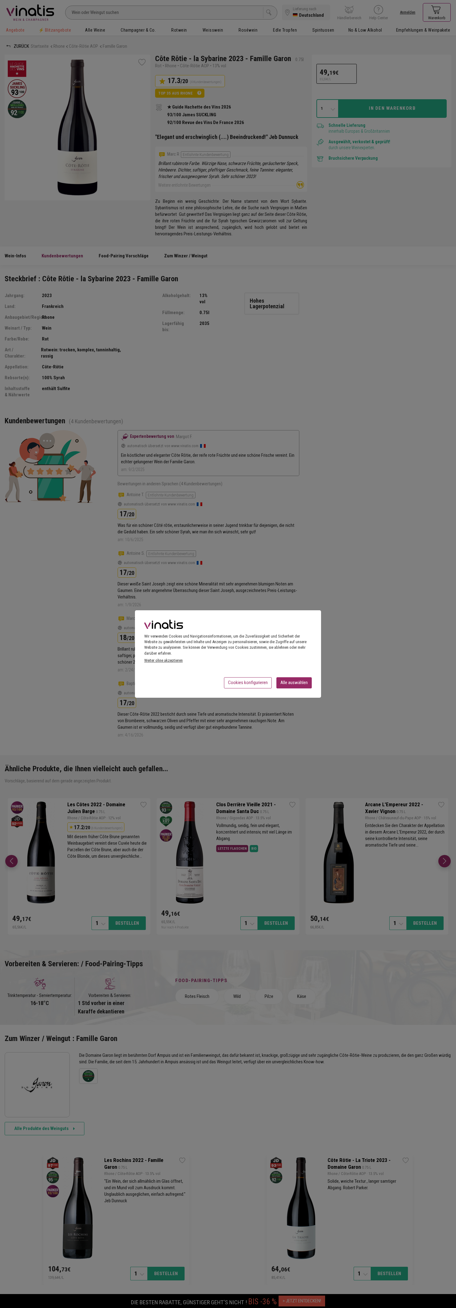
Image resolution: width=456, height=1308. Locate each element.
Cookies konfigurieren (248, 682)
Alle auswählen (294, 682)
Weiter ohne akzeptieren (163, 660)
